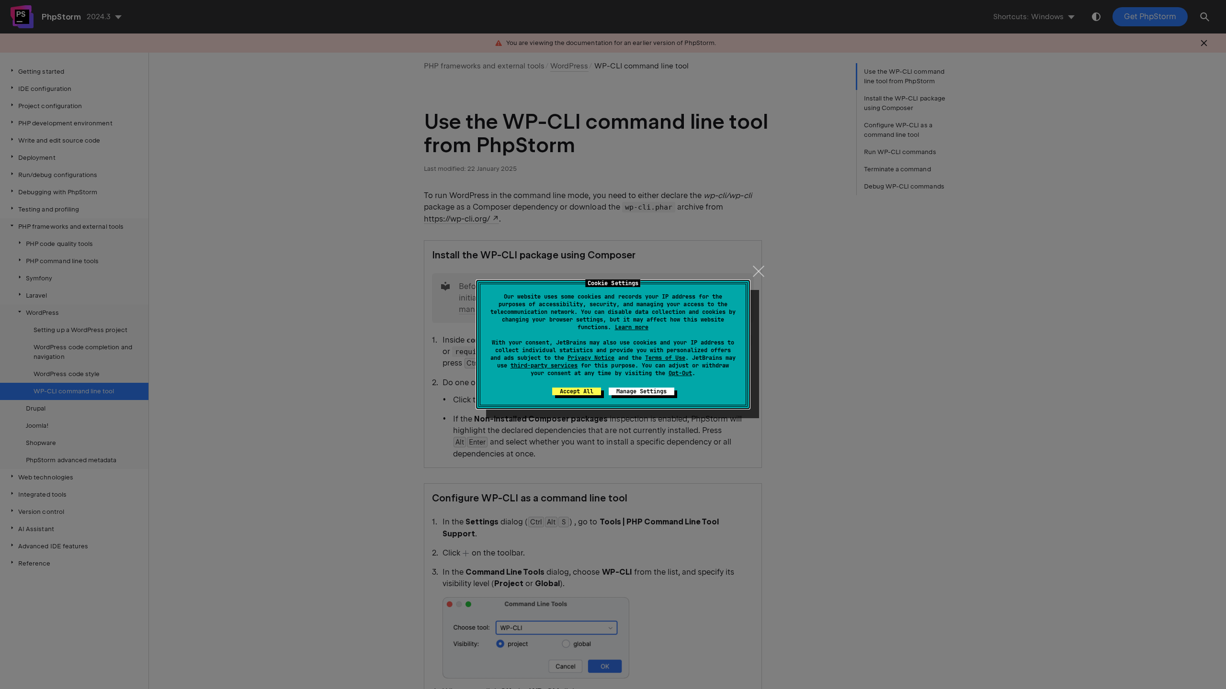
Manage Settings (641, 391)
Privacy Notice (591, 358)
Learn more (631, 327)
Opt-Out (680, 373)
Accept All (576, 391)
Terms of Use (665, 358)
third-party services (544, 365)
